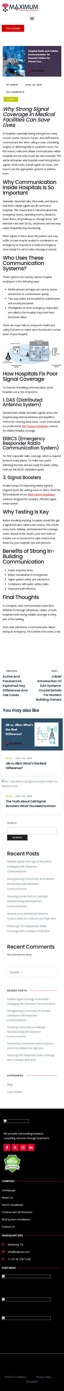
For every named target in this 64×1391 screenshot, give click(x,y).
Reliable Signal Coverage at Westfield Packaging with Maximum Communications (29, 866)
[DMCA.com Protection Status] (12, 1163)
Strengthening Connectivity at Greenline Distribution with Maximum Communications (30, 883)
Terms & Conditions (15, 1377)
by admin (12, 85)
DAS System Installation (35, 426)
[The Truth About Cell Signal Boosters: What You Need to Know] (32, 783)
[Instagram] (23, 1147)
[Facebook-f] (7, 1147)
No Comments (15, 92)
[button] (32, 18)
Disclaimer (32, 1381)
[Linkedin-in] (30, 1147)
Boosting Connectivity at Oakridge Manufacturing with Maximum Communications (27, 901)
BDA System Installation (41, 494)
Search (11, 823)
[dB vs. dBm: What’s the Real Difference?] (32, 734)
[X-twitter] (15, 1147)
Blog (9, 758)
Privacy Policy (43, 1377)
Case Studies (15, 1092)
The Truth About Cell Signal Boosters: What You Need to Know (30, 803)
